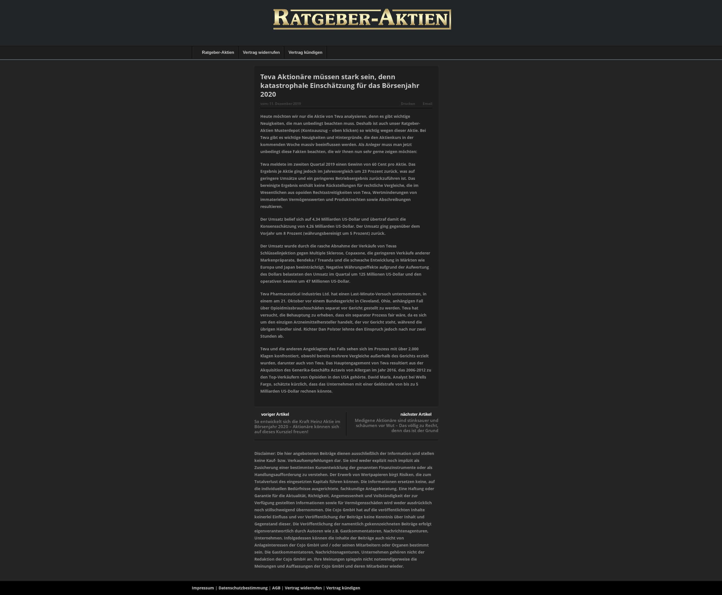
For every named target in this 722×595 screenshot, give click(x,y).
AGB (276, 587)
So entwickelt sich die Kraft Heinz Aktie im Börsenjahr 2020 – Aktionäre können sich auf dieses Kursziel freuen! (297, 426)
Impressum (203, 587)
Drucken (408, 103)
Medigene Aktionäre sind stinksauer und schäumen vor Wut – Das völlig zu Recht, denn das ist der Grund (396, 425)
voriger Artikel (275, 414)
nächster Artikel (416, 414)
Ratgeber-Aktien (218, 52)
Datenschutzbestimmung (243, 587)
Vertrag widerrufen (261, 52)
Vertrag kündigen (305, 52)
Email (427, 103)
